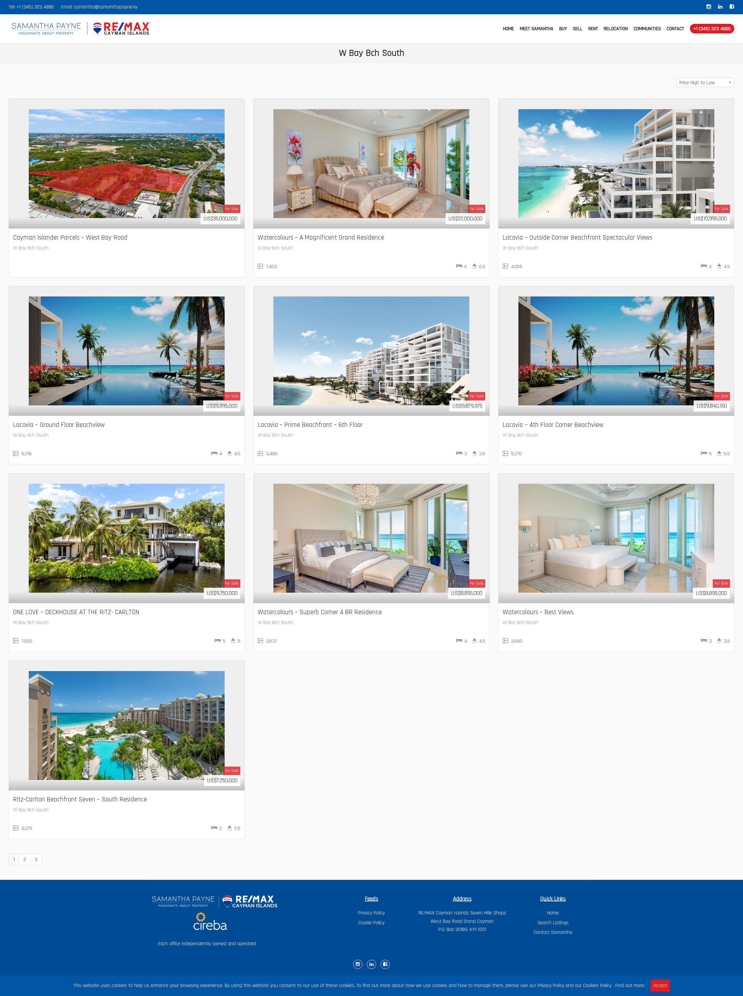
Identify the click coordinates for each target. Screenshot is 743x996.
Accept (660, 985)
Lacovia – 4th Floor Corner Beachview (553, 424)
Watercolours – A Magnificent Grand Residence (321, 237)
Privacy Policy (371, 912)
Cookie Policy (371, 922)
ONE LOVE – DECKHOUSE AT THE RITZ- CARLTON (76, 612)
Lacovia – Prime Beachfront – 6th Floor (310, 424)
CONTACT (675, 28)
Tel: (13, 6)
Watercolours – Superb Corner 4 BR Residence (320, 612)
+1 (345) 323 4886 (35, 6)
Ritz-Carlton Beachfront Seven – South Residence (80, 799)
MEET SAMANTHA (536, 28)
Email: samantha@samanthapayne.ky (99, 6)
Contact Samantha (553, 932)
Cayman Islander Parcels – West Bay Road (70, 237)
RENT (593, 28)
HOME (508, 28)
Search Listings (553, 922)
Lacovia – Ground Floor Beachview (59, 424)
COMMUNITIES (647, 28)
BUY (563, 28)
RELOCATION (616, 28)
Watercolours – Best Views (538, 612)
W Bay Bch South (30, 247)
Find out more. (630, 985)
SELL (578, 28)
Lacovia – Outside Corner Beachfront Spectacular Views (577, 237)
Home (553, 912)
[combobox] (705, 82)
